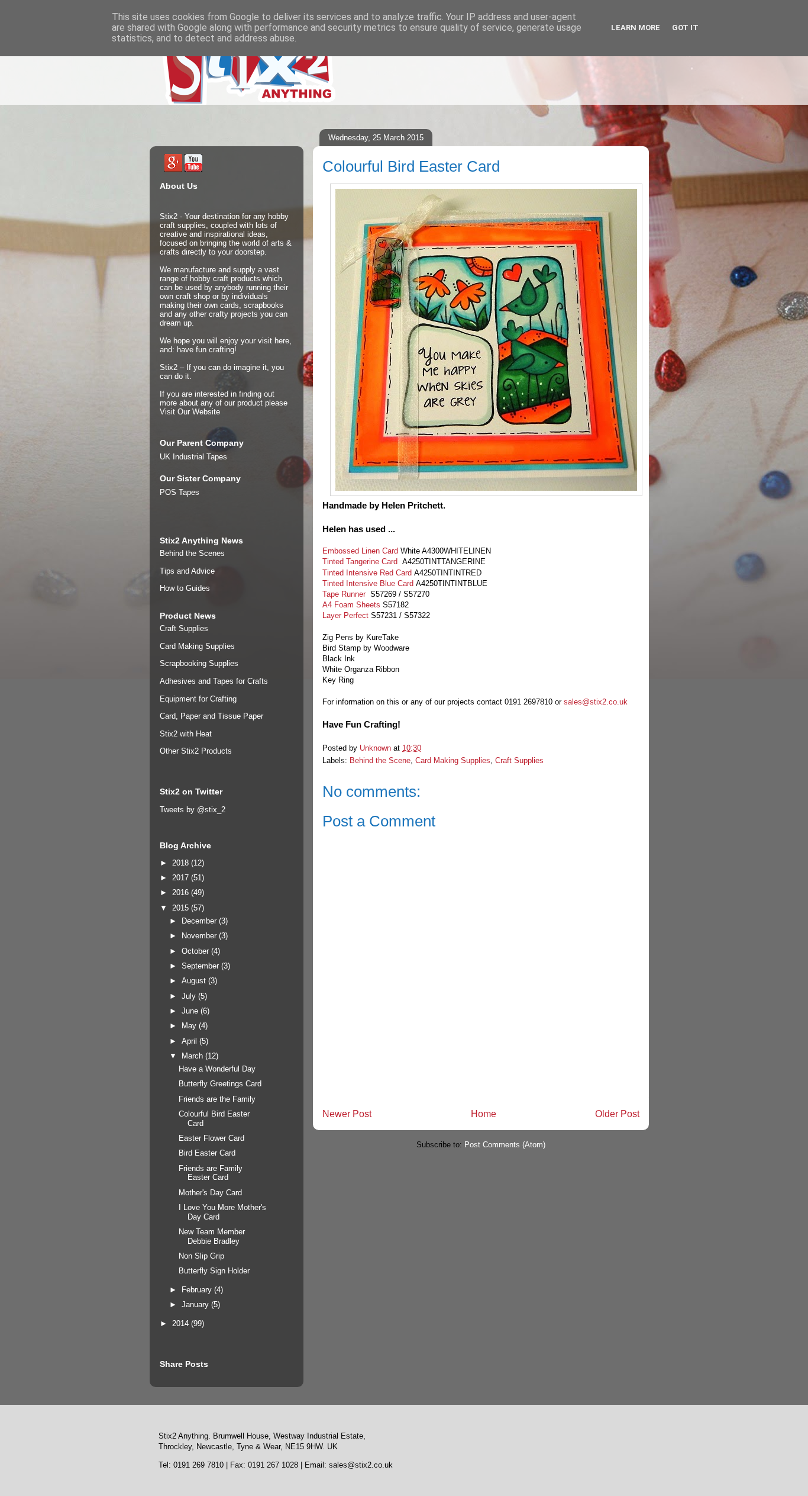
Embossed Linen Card (360, 550)
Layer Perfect (345, 615)
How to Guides (185, 588)
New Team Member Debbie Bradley (212, 1236)
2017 (181, 877)
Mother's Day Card (210, 1192)
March (193, 1055)
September (201, 965)
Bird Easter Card (207, 1152)
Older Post (617, 1114)
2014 (181, 1323)
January (196, 1304)
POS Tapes (179, 492)
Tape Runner (345, 594)
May (190, 1025)
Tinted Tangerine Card (361, 561)
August (195, 980)
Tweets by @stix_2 (192, 809)
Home (483, 1114)
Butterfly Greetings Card (220, 1083)
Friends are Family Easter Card (211, 1173)
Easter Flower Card (211, 1138)
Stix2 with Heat (186, 733)
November (200, 935)
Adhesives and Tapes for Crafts (214, 681)
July (190, 996)
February (198, 1289)
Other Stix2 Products (196, 751)
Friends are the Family (217, 1099)
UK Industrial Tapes (193, 456)
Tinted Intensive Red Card (367, 572)
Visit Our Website (190, 411)
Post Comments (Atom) (504, 1144)
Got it (685, 27)
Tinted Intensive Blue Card (367, 583)
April (190, 1041)
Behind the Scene (380, 760)
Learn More (635, 27)
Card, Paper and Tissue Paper (211, 716)
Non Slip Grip (201, 1256)
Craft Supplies (519, 760)
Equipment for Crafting (198, 698)
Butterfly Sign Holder (214, 1270)
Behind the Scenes (192, 553)
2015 (181, 907)
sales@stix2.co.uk (596, 701)
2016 (181, 892)
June (191, 1010)
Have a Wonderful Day (217, 1068)
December (200, 920)
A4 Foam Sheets (351, 604)
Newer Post (346, 1114)
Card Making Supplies (452, 760)
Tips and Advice (187, 571)
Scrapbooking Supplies (199, 663)
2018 (181, 862)
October (196, 951)
